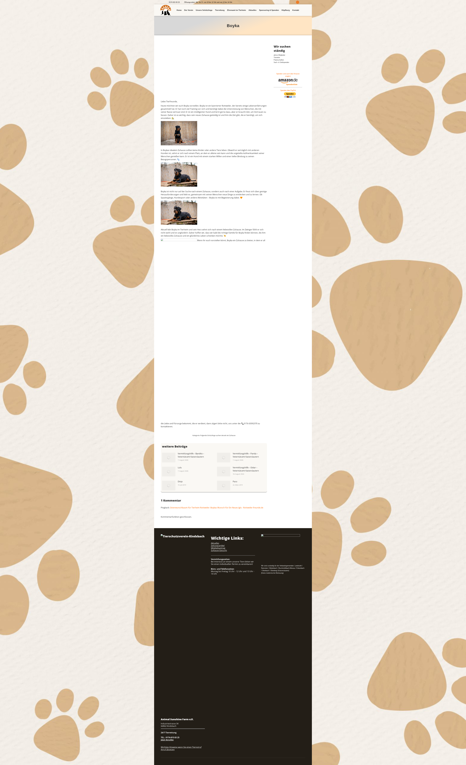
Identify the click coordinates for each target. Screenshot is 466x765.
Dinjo (180, 481)
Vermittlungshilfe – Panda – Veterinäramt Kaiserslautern (246, 455)
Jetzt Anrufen (167, 740)
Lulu (180, 467)
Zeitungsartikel (218, 545)
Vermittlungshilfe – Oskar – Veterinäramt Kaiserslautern (246, 469)
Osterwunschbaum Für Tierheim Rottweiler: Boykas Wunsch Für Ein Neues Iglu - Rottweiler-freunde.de (216, 507)
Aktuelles (215, 543)
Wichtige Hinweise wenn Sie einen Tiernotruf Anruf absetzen (181, 748)
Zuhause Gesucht (219, 550)
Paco (235, 481)
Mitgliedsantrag (218, 548)
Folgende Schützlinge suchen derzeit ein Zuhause (217, 435)
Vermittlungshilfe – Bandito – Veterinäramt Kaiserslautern (191, 455)
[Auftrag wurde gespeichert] (168, 457)
